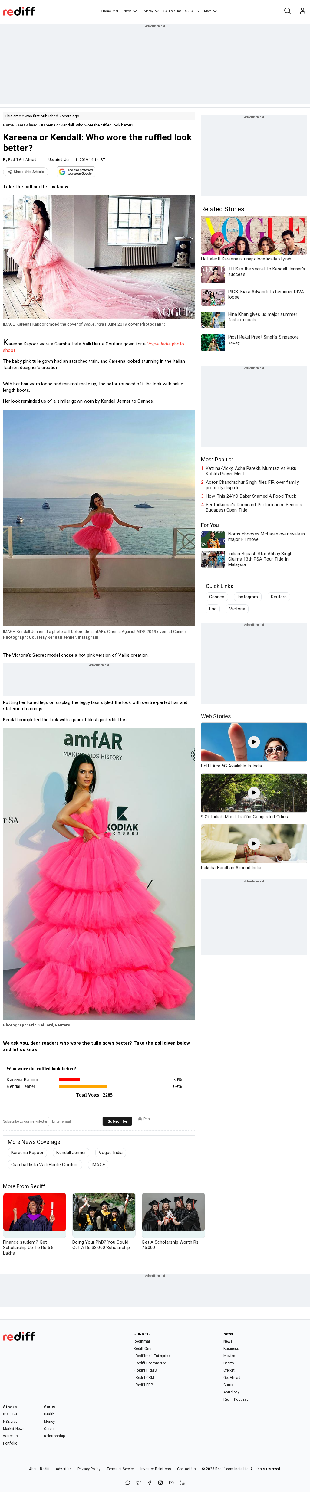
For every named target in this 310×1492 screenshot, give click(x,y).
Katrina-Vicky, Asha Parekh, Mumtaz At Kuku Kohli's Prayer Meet (251, 471)
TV (197, 11)
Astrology (231, 1392)
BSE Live (10, 1414)
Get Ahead (28, 125)
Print (147, 1119)
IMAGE (98, 1164)
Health (49, 1414)
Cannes (217, 597)
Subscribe (117, 1121)
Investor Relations (155, 1469)
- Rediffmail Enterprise (152, 1356)
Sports (228, 1363)
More (207, 11)
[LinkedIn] (182, 1483)
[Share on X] (138, 1483)
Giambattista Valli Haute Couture (45, 1164)
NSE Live (10, 1421)
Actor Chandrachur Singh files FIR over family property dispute (252, 484)
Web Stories (216, 716)
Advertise (63, 1469)
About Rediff (39, 1469)
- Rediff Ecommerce (150, 1363)
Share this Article (29, 172)
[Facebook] (149, 1483)
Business (231, 1348)
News (127, 11)
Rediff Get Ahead (22, 160)
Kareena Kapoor (27, 1152)
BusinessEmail (172, 11)
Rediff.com (224, 1469)
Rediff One (142, 1348)
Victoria (237, 609)
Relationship (54, 1436)
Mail (115, 11)
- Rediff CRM (144, 1378)
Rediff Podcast (235, 1399)
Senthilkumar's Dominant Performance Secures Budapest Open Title (254, 507)
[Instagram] (160, 1483)
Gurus (189, 11)
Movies (229, 1356)
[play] (254, 742)
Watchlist (11, 1436)
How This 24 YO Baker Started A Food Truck (251, 496)
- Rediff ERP (143, 1385)
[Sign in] (302, 11)
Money (148, 11)
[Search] (287, 11)
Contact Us (186, 1469)
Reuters (279, 597)
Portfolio (10, 1443)
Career (49, 1429)
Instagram (247, 597)
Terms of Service (121, 1469)
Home (106, 11)
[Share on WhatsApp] (127, 1483)
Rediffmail (142, 1341)
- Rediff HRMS (145, 1370)
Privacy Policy (89, 1469)
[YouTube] (171, 1483)
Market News (14, 1429)
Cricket (229, 1370)
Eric (212, 609)
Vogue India (111, 1152)
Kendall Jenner (71, 1152)
